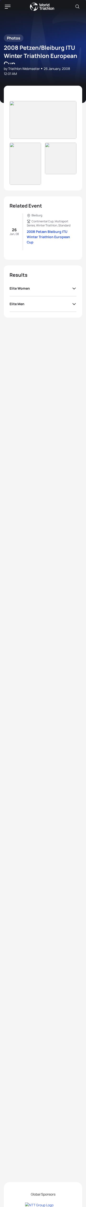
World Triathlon (42, 7)
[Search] (77, 6)
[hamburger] (7, 6)
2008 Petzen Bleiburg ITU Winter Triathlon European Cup (48, 236)
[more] (43, 120)
